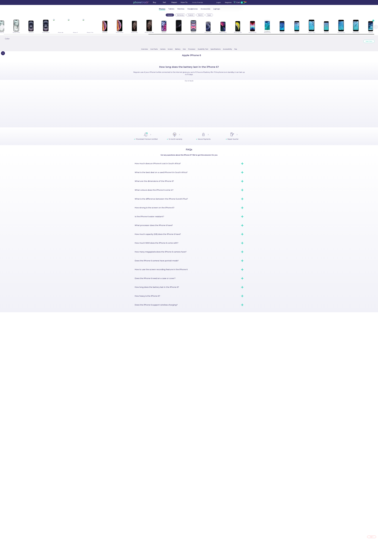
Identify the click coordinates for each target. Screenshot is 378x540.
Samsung (180, 15)
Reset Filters (369, 41)
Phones (162, 9)
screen (170, 49)
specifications (216, 49)
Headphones (192, 9)
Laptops (216, 9)
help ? (371, 536)
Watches (180, 9)
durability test (203, 49)
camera (162, 49)
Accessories (205, 9)
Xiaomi (200, 15)
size (184, 49)
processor (191, 49)
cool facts (154, 49)
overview (144, 49)
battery (177, 49)
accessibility (227, 49)
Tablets (171, 9)
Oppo (209, 15)
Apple (170, 15)
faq (235, 49)
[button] (141, 2)
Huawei (190, 15)
